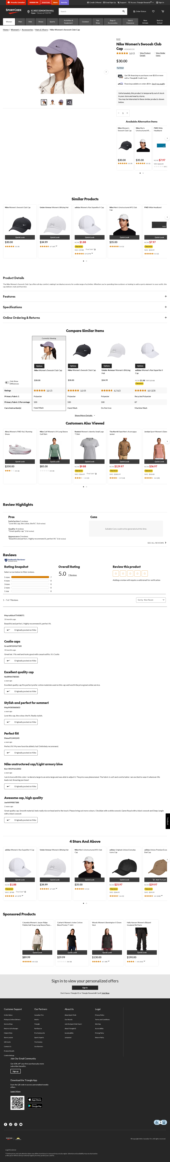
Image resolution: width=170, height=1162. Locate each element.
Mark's (36, 1019)
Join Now (105, 993)
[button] (123, 11)
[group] (89, 246)
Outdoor (85, 22)
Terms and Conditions (102, 1019)
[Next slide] (167, 138)
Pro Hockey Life (39, 1033)
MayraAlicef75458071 (14, 615)
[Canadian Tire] (34, 2)
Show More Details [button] (84, 415)
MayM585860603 (12, 707)
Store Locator (8, 1037)
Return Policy (99, 1037)
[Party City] (64, 2)
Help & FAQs (8, 1033)
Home (6, 29)
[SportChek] (46, 2)
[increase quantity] (127, 113)
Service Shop (8, 1024)
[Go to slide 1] (44, 102)
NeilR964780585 (11, 676)
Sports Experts (39, 1037)
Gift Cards (7, 1042)
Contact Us (7, 1046)
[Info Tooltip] (95, 249)
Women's (15, 29)
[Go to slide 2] (52, 102)
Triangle (37, 1024)
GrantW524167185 (13, 646)
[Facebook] (5, 1124)
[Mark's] (55, 2)
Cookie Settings (9, 1055)
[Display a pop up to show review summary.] (57, 246)
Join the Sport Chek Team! (73, 1024)
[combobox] (153, 600)
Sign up (15, 1071)
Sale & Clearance (130, 21)
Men (20, 22)
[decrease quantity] (118, 113)
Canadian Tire (39, 1015)
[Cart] (163, 11)
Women (9, 22)
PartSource (38, 1028)
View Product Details (145, 54)
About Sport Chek (70, 1015)
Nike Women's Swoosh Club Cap (138, 46)
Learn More (15, 1091)
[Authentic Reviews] (15, 560)
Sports (52, 22)
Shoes (40, 22)
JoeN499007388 (11, 802)
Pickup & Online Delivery (12, 1019)
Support (123, 2)
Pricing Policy (99, 1033)
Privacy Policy (99, 1015)
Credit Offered (95, 2)
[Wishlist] (153, 11)
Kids (30, 22)
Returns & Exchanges (11, 1028)
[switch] (8, 383)
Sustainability (69, 1033)
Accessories (27, 29)
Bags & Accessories (112, 21)
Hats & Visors (41, 29)
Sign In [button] (161, 2)
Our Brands (69, 1019)
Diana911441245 (11, 738)
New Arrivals (145, 21)
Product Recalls (9, 1051)
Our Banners (38, 1046)
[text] (125, 163)
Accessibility (99, 1028)
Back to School (160, 21)
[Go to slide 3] (61, 102)
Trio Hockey (38, 1042)
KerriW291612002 (12, 769)
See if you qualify (158, 84)
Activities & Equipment (68, 21)
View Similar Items (160, 54)
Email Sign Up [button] (111, 2)
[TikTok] (10, 1124)
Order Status (141, 11)
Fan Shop (98, 21)
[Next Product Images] (106, 72)
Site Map (98, 1024)
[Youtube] (20, 1124)
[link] (126, 53)
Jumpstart (68, 1037)
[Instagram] (15, 1124)
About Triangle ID (70, 1028)
